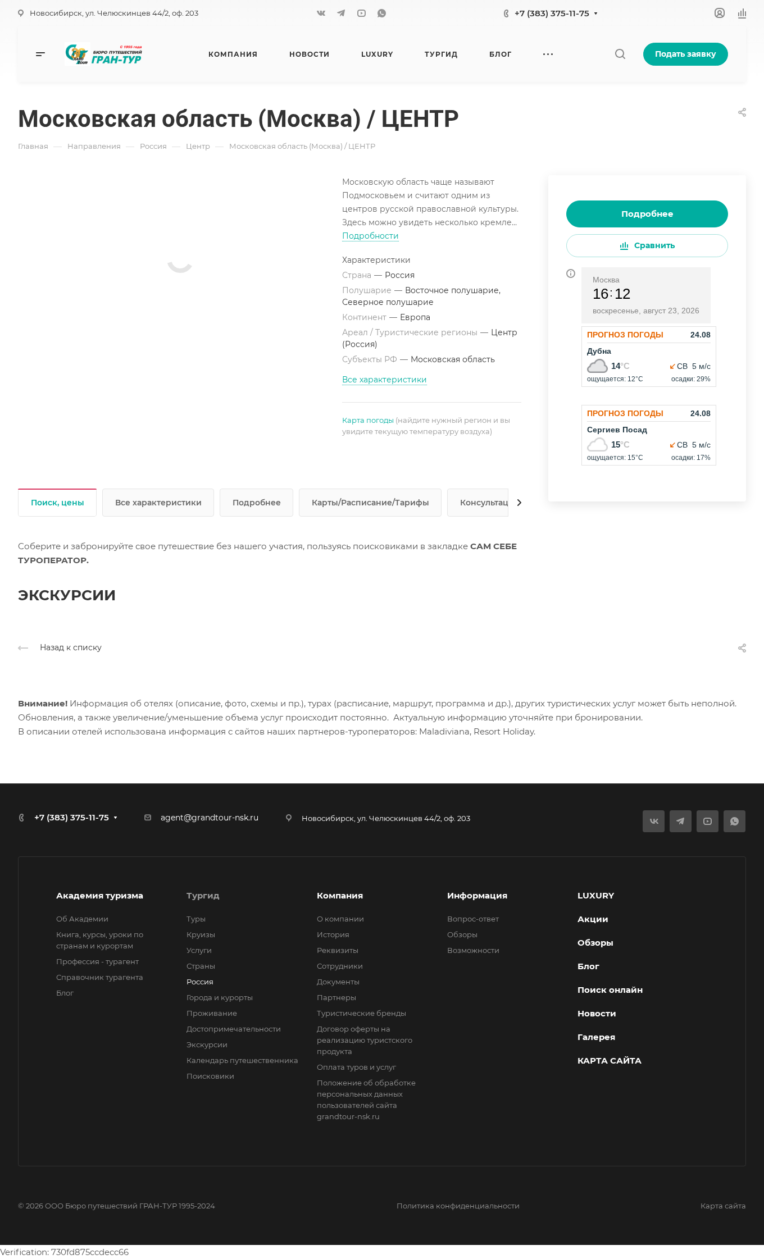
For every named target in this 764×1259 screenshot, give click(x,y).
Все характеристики (158, 503)
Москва (606, 279)
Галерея (596, 1037)
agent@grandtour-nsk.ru (209, 818)
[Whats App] (381, 13)
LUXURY (595, 895)
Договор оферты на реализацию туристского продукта (364, 1040)
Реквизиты (337, 950)
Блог (65, 992)
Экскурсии (207, 1044)
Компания (340, 895)
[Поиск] (620, 54)
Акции (592, 919)
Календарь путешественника (242, 1060)
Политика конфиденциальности (458, 1205)
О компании (340, 918)
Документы (338, 981)
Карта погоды (368, 420)
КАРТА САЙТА (609, 1060)
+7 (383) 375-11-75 (552, 13)
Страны (201, 965)
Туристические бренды (361, 1013)
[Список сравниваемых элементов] (742, 13)
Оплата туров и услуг (356, 1066)
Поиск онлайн (610, 989)
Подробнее (647, 213)
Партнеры (336, 997)
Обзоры (462, 934)
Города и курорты (220, 997)
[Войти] (720, 13)
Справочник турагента (99, 977)
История (333, 934)
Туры (196, 918)
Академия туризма (99, 895)
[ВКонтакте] (320, 13)
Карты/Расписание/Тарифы (370, 503)
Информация (477, 895)
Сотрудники (340, 965)
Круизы (201, 934)
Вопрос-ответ (473, 918)
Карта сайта (723, 1205)
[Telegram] (341, 13)
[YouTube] (361, 13)
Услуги (199, 950)
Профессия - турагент (97, 961)
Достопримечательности (234, 1028)
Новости (596, 1013)
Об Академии (82, 918)
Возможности (473, 950)
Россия (200, 981)
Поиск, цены (57, 503)
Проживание (212, 1013)
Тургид (203, 895)
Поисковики (210, 1075)
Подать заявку (685, 54)
